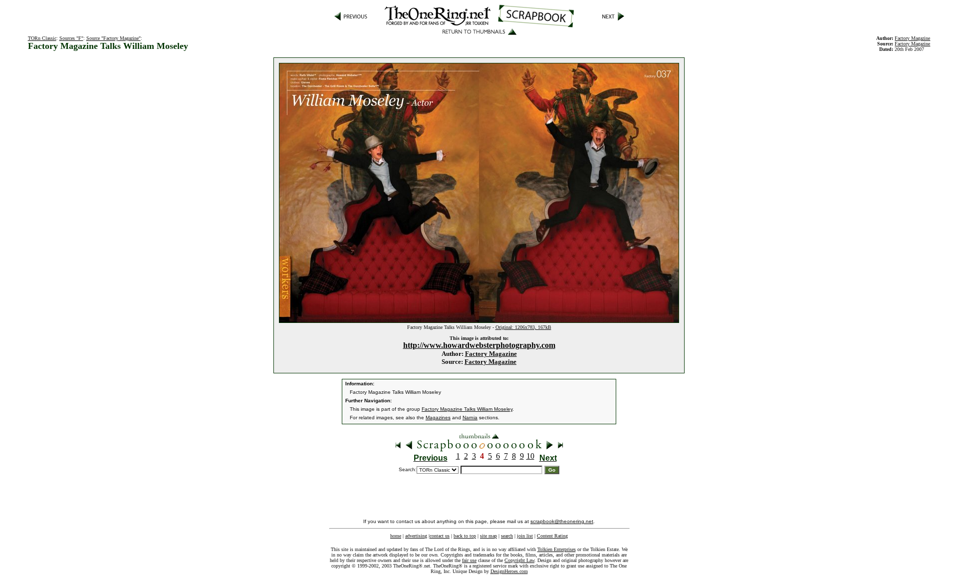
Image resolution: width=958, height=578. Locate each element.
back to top (465, 536)
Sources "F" (71, 38)
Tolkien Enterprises (556, 549)
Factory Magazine (491, 353)
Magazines (438, 417)
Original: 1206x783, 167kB (523, 327)
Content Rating (552, 536)
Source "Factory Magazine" (113, 38)
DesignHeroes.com (509, 571)
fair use (469, 560)
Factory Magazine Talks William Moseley (467, 409)
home (395, 536)
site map (488, 536)
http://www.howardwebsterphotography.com (479, 345)
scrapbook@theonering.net (561, 521)
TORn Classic (42, 38)
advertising (416, 536)
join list (525, 536)
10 (530, 456)
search (507, 536)
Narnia (470, 417)
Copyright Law (519, 560)
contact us (440, 536)
